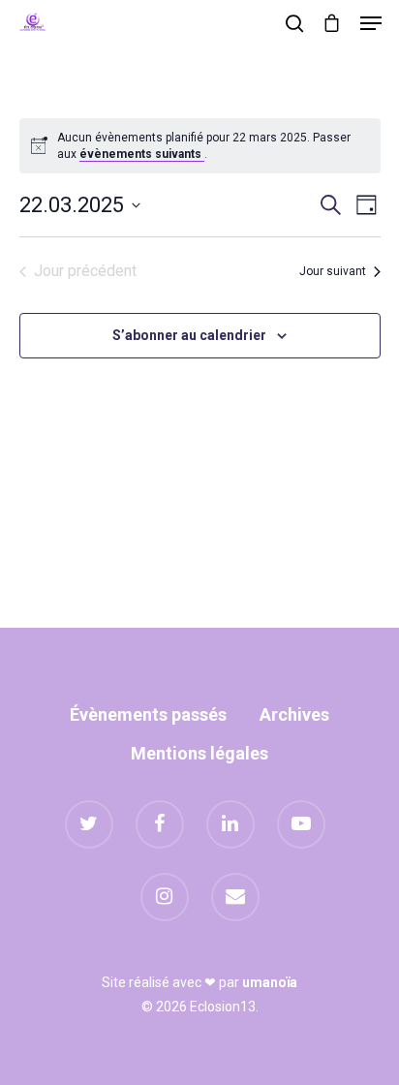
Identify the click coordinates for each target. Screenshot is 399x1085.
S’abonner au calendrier (189, 335)
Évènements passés (148, 714)
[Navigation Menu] (371, 23)
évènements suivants (141, 154)
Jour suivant (332, 271)
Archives (294, 714)
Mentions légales (199, 753)
